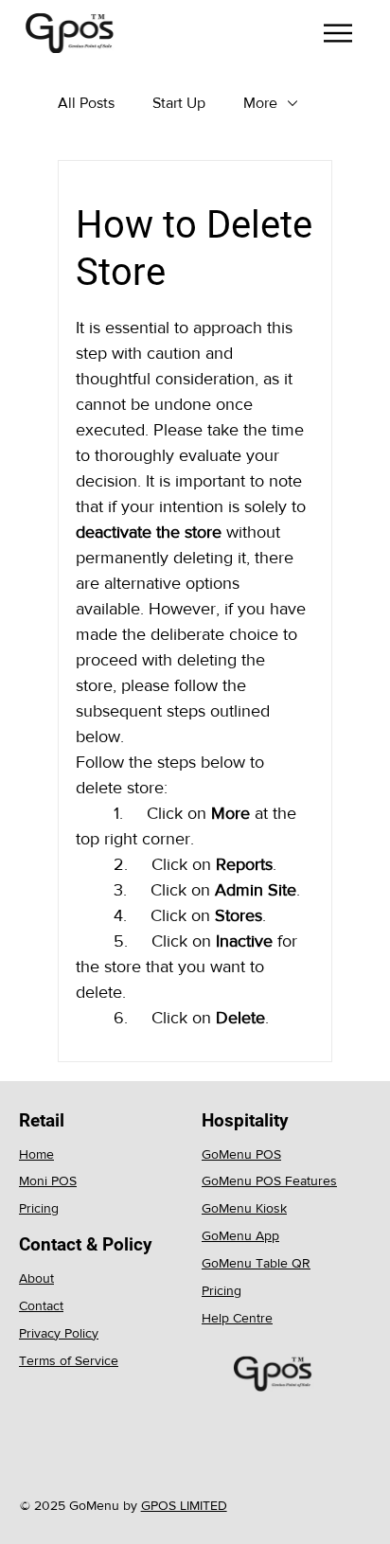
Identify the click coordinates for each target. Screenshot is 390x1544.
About (36, 1278)
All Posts (86, 103)
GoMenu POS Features (269, 1180)
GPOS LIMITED (184, 1505)
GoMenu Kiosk (244, 1208)
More (260, 103)
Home (36, 1154)
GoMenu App (240, 1235)
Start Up (178, 103)
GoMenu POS (241, 1154)
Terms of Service (68, 1360)
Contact (41, 1305)
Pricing (39, 1208)
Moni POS (48, 1180)
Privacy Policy (58, 1332)
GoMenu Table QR (256, 1262)
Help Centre (237, 1317)
